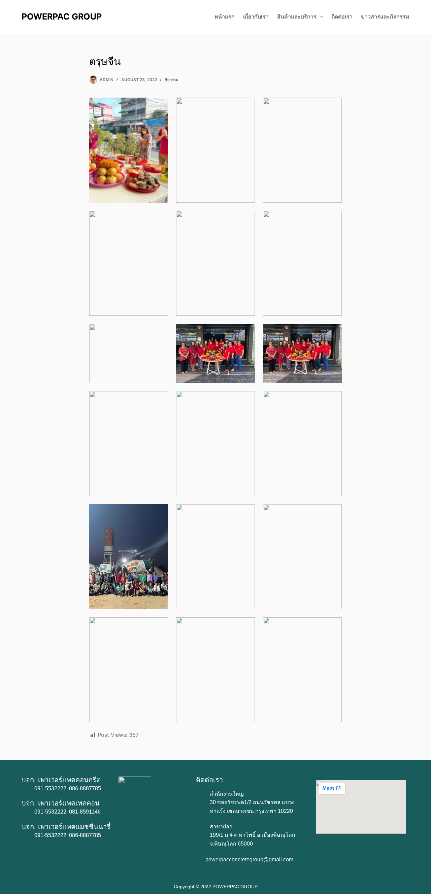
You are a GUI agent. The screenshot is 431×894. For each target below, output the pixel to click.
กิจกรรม (171, 79)
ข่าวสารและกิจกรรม (385, 17)
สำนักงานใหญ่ (227, 794)
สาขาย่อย (221, 826)
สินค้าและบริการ (297, 17)
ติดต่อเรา (342, 17)
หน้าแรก (224, 17)
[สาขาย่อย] (200, 827)
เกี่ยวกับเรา (256, 17)
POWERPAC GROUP (62, 16)
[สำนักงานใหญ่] (200, 794)
